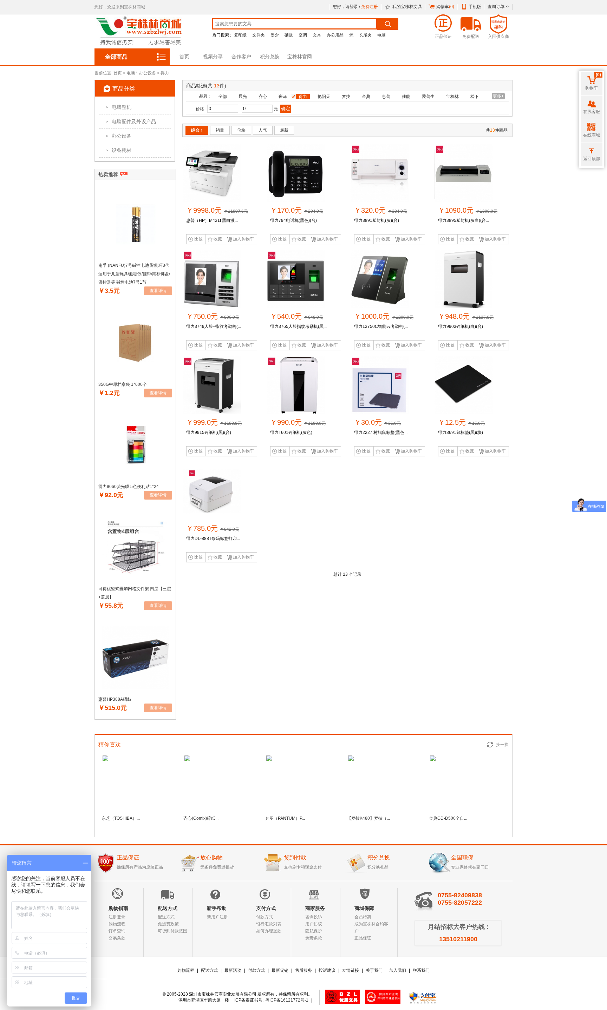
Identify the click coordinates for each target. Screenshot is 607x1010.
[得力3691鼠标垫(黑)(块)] (463, 412)
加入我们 (397, 970)
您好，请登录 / (347, 6)
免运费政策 (168, 924)
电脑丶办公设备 (141, 73)
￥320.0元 (380, 210)
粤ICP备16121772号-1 (286, 1000)
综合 (197, 130)
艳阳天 (324, 96)
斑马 (283, 96)
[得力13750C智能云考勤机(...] (380, 306)
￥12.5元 (461, 422)
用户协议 (313, 924)
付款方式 (264, 917)
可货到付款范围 (172, 931)
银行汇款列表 (268, 924)
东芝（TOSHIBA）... (121, 818)
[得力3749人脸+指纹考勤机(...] (212, 306)
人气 (263, 130)
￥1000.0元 (383, 316)
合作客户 (241, 56)
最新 (284, 130)
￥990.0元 (298, 422)
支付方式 (266, 908)
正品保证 (362, 938)
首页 (184, 56)
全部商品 (116, 57)
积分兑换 (270, 56)
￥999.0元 (214, 422)
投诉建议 (327, 970)
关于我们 (374, 970)
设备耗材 (118, 150)
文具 (317, 35)
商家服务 (315, 908)
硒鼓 (289, 35)
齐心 (263, 96)
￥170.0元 (296, 210)
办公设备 (118, 136)
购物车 (445, 6)
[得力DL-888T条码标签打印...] (212, 518)
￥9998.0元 (217, 210)
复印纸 (240, 35)
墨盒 (274, 35)
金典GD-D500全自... (448, 818)
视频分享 (213, 56)
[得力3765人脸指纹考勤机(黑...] (296, 306)
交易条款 (117, 938)
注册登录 (117, 917)
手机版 (475, 6)
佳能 (406, 96)
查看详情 (158, 290)
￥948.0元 (466, 316)
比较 (198, 239)
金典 (366, 96)
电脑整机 (118, 107)
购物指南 (118, 908)
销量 (220, 130)
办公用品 (335, 35)
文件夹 (258, 35)
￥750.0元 (212, 316)
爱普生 (428, 96)
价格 (241, 130)
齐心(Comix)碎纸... (200, 818)
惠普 (386, 96)
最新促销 (280, 970)
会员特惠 (362, 917)
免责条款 (313, 938)
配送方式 (167, 908)
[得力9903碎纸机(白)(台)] (463, 306)
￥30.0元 (377, 422)
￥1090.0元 (467, 210)
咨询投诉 (313, 917)
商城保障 (364, 908)
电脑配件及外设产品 (131, 121)
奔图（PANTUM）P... (285, 818)
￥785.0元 (212, 528)
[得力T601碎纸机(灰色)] (296, 412)
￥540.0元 (296, 316)
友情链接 (350, 970)
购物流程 (117, 924)
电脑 (381, 35)
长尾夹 (365, 35)
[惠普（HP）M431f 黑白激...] (212, 200)
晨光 (243, 96)
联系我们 (421, 970)
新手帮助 (217, 908)
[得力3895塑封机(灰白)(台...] (463, 200)
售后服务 (303, 970)
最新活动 (232, 970)
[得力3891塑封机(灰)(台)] (380, 200)
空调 (303, 35)
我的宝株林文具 (407, 6)
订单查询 (117, 931)
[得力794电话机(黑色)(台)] (296, 200)
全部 (222, 96)
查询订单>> (498, 6)
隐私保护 (313, 931)
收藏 (218, 239)
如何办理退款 (268, 931)
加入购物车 (243, 239)
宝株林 (452, 96)
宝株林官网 (299, 56)
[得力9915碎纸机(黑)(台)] (212, 412)
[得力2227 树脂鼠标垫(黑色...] (380, 412)
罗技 (346, 96)
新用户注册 (217, 917)
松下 (474, 96)
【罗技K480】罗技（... (368, 818)
